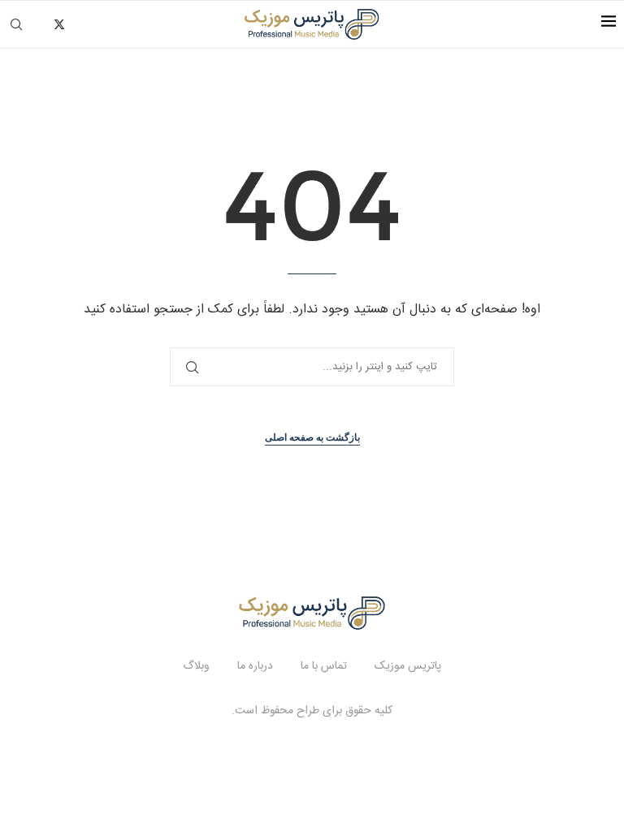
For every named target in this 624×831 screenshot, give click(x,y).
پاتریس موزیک (408, 666)
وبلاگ (196, 666)
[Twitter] (59, 24)
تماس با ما (324, 666)
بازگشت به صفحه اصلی (312, 437)
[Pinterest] (94, 24)
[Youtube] (111, 24)
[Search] (16, 24)
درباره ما (255, 666)
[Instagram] (77, 24)
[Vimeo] (128, 24)
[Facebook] (41, 24)
